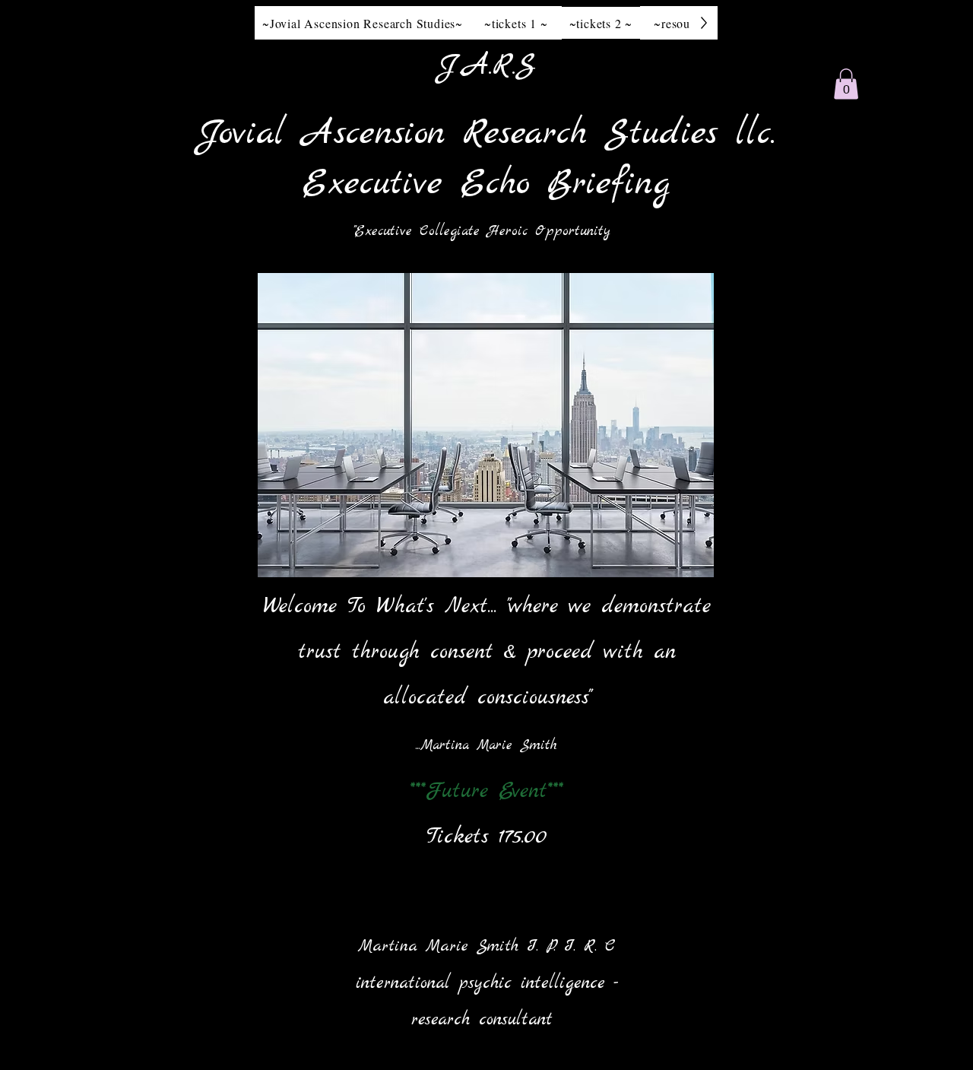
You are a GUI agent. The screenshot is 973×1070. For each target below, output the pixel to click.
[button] (846, 84)
